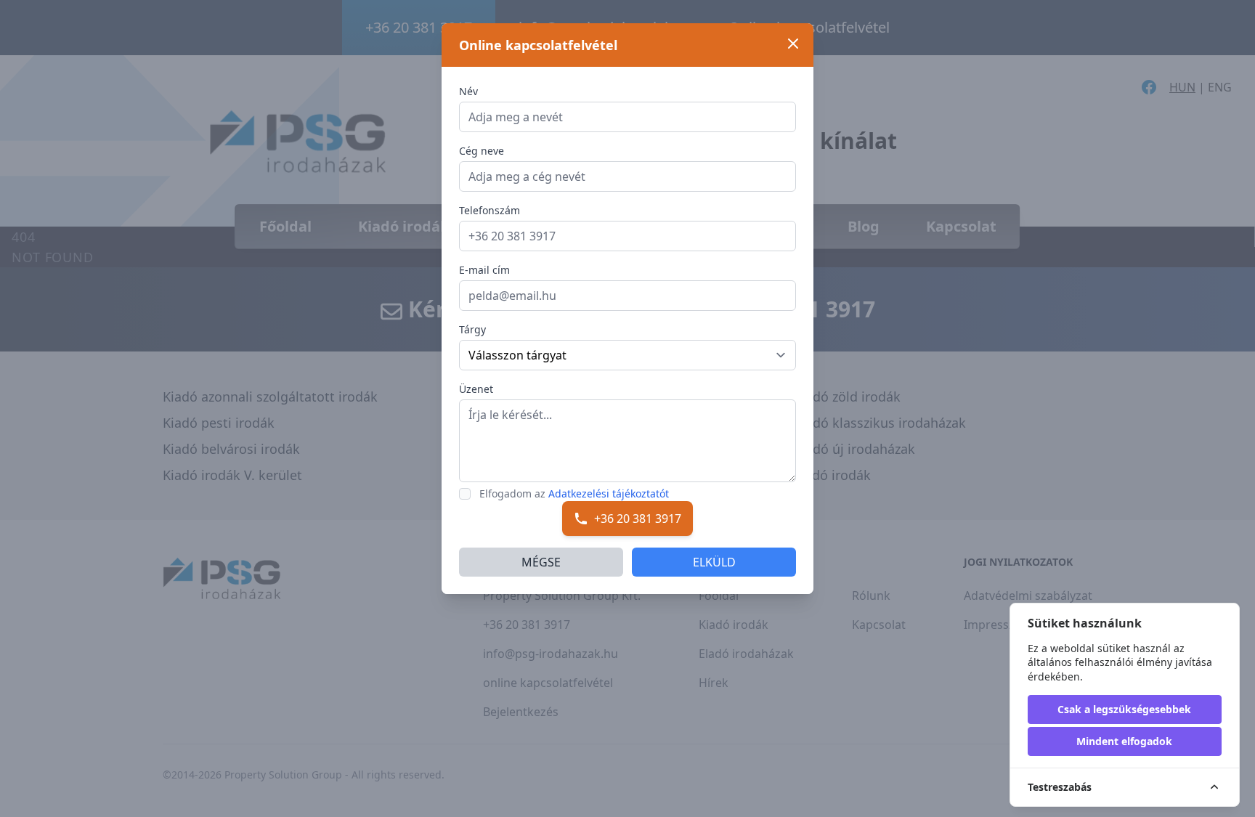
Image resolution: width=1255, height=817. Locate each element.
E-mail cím (484, 270)
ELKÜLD (714, 562)
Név (468, 91)
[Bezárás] (793, 43)
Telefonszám (489, 210)
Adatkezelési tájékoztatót (608, 493)
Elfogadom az (574, 493)
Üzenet (476, 389)
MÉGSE (541, 562)
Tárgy (472, 329)
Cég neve (481, 151)
